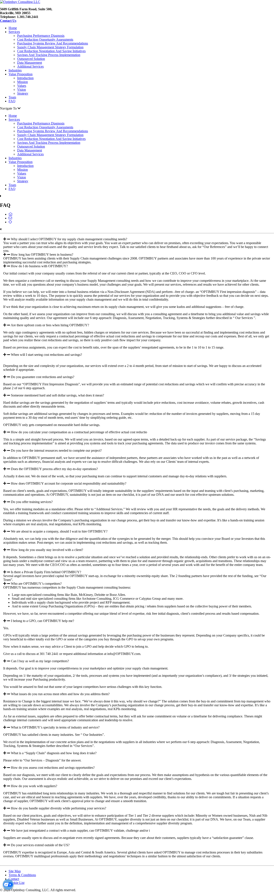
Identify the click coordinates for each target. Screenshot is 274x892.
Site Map (15, 871)
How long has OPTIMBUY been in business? (42, 254)
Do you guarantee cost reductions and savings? (42, 377)
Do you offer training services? (32, 502)
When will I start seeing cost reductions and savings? (46, 354)
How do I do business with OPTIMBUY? (39, 266)
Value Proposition (21, 74)
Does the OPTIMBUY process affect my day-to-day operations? (54, 469)
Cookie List (16, 883)
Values (21, 86)
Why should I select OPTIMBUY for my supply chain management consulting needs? (69, 239)
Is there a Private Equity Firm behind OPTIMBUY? (46, 572)
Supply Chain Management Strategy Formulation (50, 47)
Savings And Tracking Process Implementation (48, 55)
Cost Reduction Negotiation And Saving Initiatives (51, 51)
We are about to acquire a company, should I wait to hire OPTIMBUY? (59, 531)
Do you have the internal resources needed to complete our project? (56, 450)
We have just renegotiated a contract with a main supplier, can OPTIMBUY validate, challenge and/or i (80, 830)
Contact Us (8, 20)
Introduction (25, 78)
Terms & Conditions (22, 875)
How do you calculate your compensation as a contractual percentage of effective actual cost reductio (79, 432)
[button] (137, 239)
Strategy (22, 93)
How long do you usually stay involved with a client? (47, 550)
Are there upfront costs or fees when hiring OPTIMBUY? (50, 325)
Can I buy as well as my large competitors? (40, 661)
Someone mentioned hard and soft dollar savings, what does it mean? (57, 395)
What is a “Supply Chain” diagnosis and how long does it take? (54, 753)
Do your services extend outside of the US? (40, 845)
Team (12, 97)
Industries (15, 70)
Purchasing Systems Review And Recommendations (52, 43)
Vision (21, 89)
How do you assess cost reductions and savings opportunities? (53, 767)
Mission (22, 82)
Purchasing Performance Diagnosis (40, 35)
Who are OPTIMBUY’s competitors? (36, 583)
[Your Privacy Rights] (8, 884)
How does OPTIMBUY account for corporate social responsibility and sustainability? (68, 483)
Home (13, 28)
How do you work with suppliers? (34, 786)
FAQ (12, 101)
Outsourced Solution (31, 59)
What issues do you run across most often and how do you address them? (60, 694)
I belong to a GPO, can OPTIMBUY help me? (42, 621)
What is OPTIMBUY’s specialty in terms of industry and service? (55, 727)
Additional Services (30, 66)
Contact (14, 879)
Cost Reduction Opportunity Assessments (45, 39)
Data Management (29, 62)
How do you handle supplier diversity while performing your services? (58, 808)
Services (14, 32)
